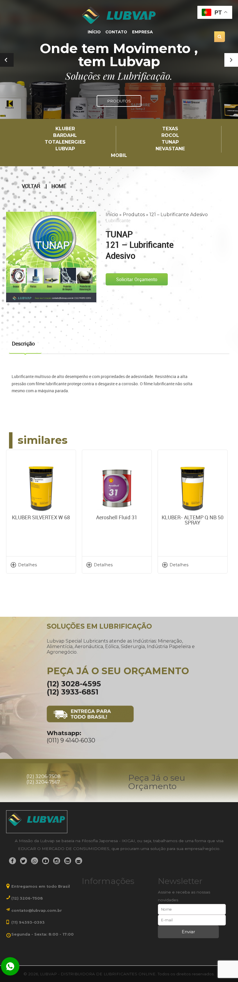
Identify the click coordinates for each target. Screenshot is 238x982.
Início (94, 32)
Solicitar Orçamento (136, 279)
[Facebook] (12, 860)
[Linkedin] (67, 860)
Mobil (119, 155)
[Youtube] (45, 860)
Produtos (134, 214)
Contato (116, 32)
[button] (231, 60)
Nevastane (170, 149)
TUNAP (170, 142)
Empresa (142, 32)
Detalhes (27, 564)
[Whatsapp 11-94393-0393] (10, 967)
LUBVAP (65, 149)
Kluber (65, 128)
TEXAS (170, 128)
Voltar (31, 186)
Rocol (170, 135)
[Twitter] (23, 860)
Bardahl (65, 135)
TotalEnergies (65, 142)
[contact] (78, 860)
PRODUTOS (119, 101)
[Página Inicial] (119, 15)
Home (58, 186)
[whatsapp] (34, 860)
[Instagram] (56, 860)
